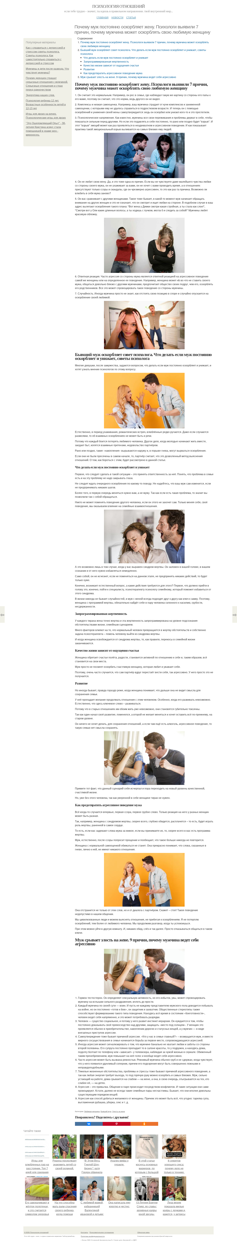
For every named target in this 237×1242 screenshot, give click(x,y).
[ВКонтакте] (89, 1124)
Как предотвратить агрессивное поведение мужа (113, 73)
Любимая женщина (92, 1111)
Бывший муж (106, 1111)
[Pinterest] (116, 1124)
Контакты (84, 1232)
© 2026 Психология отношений (36, 1232)
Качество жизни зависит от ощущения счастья (111, 65)
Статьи (131, 17)
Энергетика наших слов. (40, 95)
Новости (117, 17)
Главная (103, 17)
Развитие (89, 69)
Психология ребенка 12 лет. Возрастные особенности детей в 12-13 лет (46, 104)
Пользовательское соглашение (101, 1232)
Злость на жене (118, 1111)
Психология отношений (118, 6)
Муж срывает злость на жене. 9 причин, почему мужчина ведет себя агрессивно (128, 77)
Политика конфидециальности (93, 1236)
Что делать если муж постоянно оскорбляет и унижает (116, 57)
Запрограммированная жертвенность (106, 61)
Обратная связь (143, 1232)
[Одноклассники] (144, 1124)
